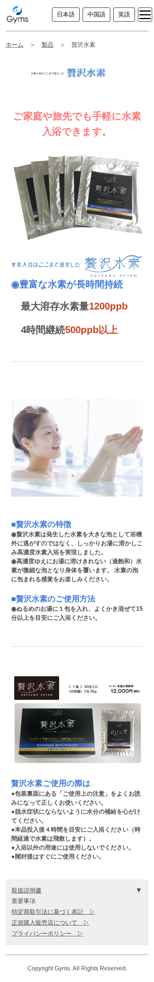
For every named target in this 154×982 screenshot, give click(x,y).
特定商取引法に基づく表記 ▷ (53, 912)
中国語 (96, 14)
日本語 (66, 14)
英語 (124, 14)
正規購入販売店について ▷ (50, 923)
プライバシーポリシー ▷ (47, 933)
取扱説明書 (26, 890)
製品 (47, 45)
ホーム (15, 45)
